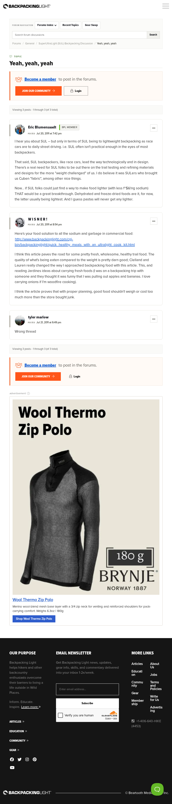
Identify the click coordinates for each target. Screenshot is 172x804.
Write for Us (154, 698)
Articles (15, 721)
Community (17, 740)
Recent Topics (71, 25)
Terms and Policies (156, 685)
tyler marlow (38, 317)
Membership (138, 702)
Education (17, 731)
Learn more (30, 707)
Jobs (153, 675)
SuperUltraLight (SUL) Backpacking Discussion (66, 43)
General (29, 43)
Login (77, 91)
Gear (13, 750)
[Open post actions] (153, 128)
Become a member (40, 79)
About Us (154, 665)
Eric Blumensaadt (42, 127)
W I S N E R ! (37, 219)
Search (153, 34)
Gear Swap (91, 25)
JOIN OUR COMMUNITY (36, 91)
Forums (16, 43)
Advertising (156, 709)
